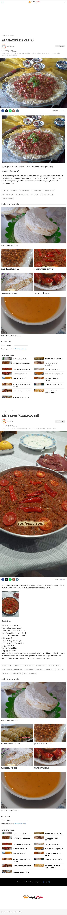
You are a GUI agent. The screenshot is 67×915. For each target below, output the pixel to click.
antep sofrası (37, 190)
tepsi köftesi (6, 673)
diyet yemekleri (49, 190)
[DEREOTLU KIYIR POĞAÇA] (7, 397)
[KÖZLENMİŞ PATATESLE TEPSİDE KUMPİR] (39, 391)
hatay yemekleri (54, 665)
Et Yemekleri (14, 428)
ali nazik (14, 190)
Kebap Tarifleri (15, 53)
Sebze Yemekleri (46, 53)
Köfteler (31, 428)
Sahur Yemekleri (36, 53)
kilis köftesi (29, 669)
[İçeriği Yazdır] (17, 110)
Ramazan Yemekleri (39, 428)
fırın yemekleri (41, 665)
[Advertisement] (33, 18)
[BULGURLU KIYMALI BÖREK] (39, 359)
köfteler (60, 669)
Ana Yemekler (5, 53)
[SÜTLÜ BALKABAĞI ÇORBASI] (33, 315)
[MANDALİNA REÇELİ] (7, 379)
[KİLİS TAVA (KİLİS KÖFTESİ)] (50, 258)
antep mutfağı (25, 190)
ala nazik (5, 190)
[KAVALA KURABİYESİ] (33, 225)
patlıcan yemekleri (22, 194)
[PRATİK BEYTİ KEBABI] (50, 282)
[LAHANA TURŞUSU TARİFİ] (39, 385)
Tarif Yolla (10, 421)
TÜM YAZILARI (60, 46)
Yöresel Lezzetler (12, 55)
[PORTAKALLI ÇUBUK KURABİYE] (39, 363)
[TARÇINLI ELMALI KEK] (17, 282)
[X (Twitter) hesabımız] (46, 882)
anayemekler (18, 665)
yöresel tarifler (8, 198)
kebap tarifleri (7, 669)
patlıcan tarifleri (8, 194)
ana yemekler (7, 665)
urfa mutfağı (49, 194)
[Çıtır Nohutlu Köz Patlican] (17, 258)
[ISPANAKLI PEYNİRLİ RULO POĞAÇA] (7, 385)
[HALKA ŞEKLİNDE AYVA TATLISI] (39, 379)
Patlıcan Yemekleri (25, 53)
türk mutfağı (18, 673)
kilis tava (39, 669)
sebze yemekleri (37, 194)
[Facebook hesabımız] (43, 882)
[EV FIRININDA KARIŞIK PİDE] (7, 391)
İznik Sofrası (10, 46)
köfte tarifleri (50, 669)
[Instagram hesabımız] (49, 882)
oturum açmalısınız (20, 349)
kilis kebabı (18, 669)
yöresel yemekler (30, 673)
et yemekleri (30, 665)
